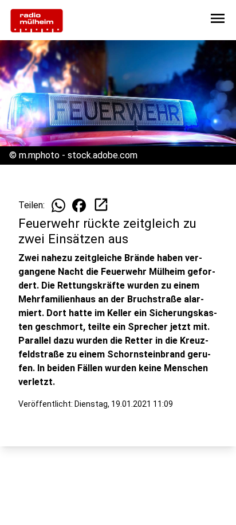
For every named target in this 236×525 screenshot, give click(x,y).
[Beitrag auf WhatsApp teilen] (58, 205)
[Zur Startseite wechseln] (36, 21)
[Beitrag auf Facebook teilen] (79, 205)
